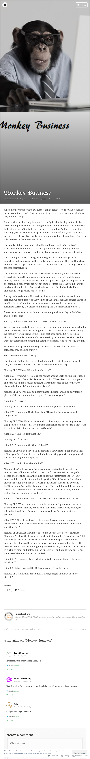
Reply (11, 669)
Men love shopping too (75, 629)
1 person (17, 666)
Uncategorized (22, 199)
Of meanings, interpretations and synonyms (23, 629)
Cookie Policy (47, 753)
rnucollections (9, 199)
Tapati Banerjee (21, 653)
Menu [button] (83, 5)
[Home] (4, 4)
